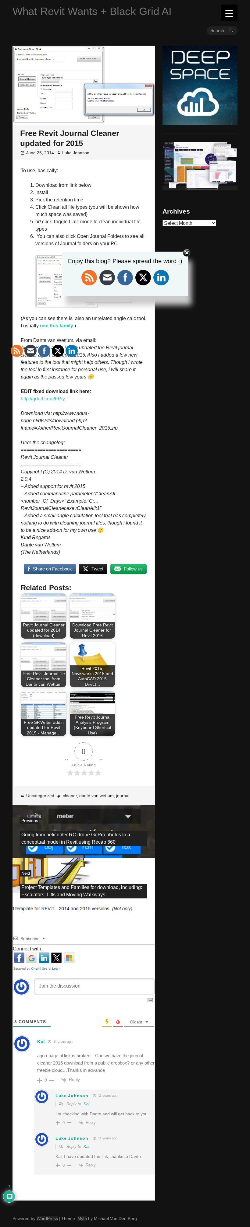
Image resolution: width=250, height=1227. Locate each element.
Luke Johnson (75, 152)
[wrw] (200, 188)
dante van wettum (96, 795)
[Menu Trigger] (229, 13)
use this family (56, 325)
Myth (82, 1218)
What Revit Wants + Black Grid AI (92, 11)
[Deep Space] (200, 122)
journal (122, 795)
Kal (86, 1104)
